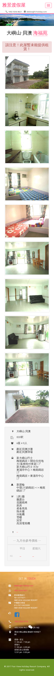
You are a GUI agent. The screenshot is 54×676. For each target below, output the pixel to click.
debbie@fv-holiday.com (36, 12)
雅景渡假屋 (14, 5)
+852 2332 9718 (21, 622)
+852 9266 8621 (15, 12)
